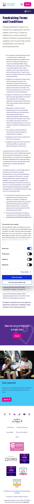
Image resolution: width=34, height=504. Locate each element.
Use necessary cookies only (17, 282)
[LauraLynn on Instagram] (5, 415)
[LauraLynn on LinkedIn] (15, 415)
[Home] (9, 4)
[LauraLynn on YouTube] (24, 415)
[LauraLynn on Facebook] (10, 415)
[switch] (29, 254)
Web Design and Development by (17, 502)
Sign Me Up (6, 399)
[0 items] (21, 4)
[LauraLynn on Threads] (29, 415)
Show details (25, 272)
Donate (27, 4)
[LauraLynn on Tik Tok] (19, 415)
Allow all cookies (17, 277)
